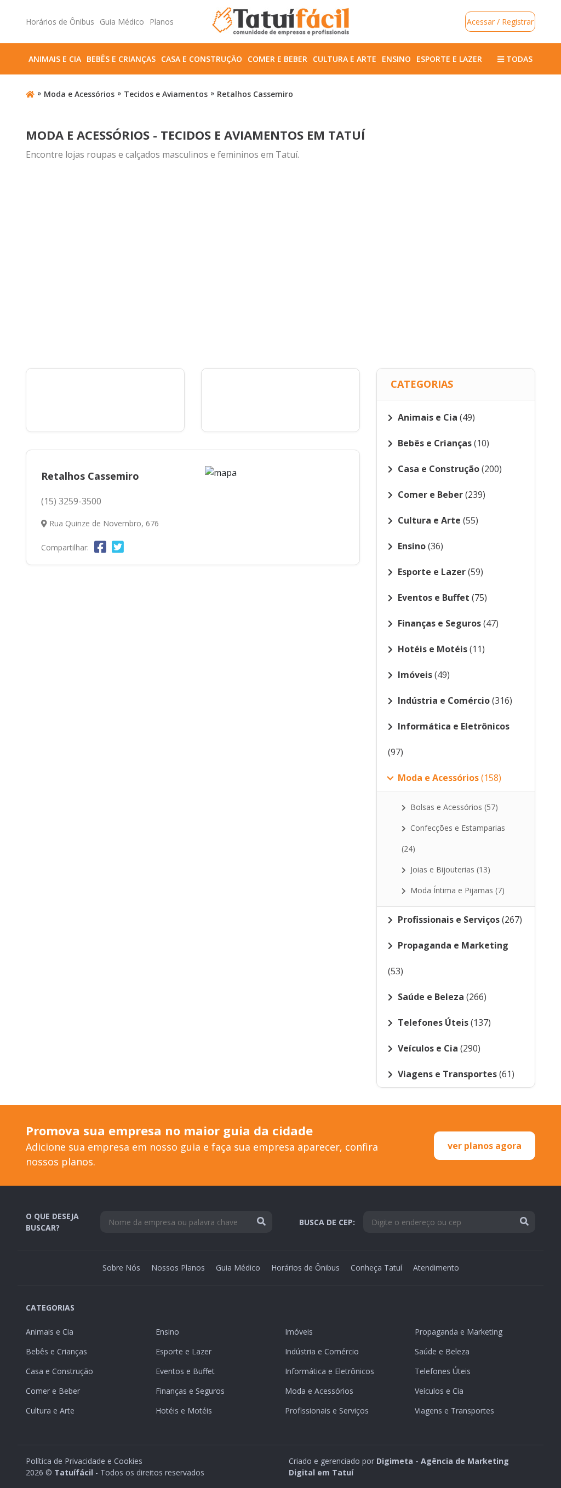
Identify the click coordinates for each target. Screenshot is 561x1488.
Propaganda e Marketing (458, 1331)
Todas (518, 59)
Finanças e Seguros (190, 1391)
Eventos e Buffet (185, 1371)
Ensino (396, 59)
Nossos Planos (178, 1267)
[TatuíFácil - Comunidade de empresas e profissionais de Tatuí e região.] (280, 21)
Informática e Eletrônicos (329, 1371)
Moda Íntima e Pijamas (456, 890)
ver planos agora (485, 1146)
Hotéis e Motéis (184, 1410)
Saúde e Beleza (442, 1351)
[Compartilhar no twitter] (118, 546)
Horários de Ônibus (60, 21)
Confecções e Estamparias (454, 838)
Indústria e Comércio (322, 1351)
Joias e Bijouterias (449, 869)
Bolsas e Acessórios (453, 807)
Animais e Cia (54, 59)
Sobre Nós (121, 1267)
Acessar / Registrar (500, 21)
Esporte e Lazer (449, 59)
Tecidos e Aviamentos (166, 94)
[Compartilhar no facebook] (100, 546)
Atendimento (436, 1267)
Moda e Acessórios (79, 94)
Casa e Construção (201, 59)
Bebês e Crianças (121, 59)
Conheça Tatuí (376, 1267)
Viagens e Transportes (454, 1410)
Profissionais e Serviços (327, 1410)
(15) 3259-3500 (71, 501)
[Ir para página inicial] (30, 94)
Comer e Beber (277, 59)
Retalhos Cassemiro (255, 94)
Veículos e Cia (439, 1391)
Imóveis (299, 1331)
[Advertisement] (280, 265)
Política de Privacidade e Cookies (84, 1461)
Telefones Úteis (443, 1371)
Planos (162, 21)
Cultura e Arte (344, 59)
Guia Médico (122, 21)
